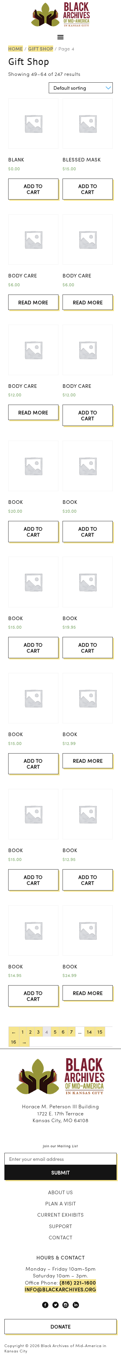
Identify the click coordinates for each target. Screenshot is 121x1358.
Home (15, 48)
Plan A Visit (60, 1203)
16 (13, 1041)
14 (89, 1031)
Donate (61, 1326)
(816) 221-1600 (78, 1282)
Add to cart (33, 188)
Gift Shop (40, 48)
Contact (61, 1237)
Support (60, 1226)
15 (100, 1031)
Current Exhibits (60, 1214)
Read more (33, 302)
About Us (60, 1192)
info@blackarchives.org (60, 1289)
